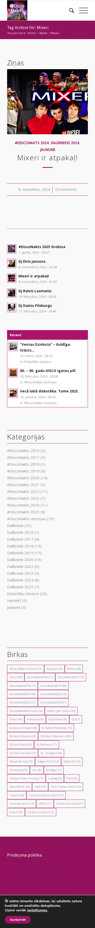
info (36, 770)
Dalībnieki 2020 (20, 559)
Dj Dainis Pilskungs (35, 305)
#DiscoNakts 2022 (23, 491)
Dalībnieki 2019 (20, 552)
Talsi (40, 786)
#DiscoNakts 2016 (23, 450)
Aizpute (54, 669)
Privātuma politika (24, 855)
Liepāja (55, 778)
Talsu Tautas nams (66, 786)
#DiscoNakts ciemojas (40, 382)
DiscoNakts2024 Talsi (25, 711)
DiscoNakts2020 (22, 694)
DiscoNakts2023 (22, 702)
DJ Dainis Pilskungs (57, 728)
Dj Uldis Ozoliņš (22, 753)
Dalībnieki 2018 (20, 545)
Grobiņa (18, 770)
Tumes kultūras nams (46, 795)
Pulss (71, 778)
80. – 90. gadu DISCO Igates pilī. (48, 370)
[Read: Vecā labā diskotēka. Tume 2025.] (13, 393)
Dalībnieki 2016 (20, 532)
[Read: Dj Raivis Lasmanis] (11, 293)
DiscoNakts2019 (53, 685)
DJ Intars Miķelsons (56, 736)
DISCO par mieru (61, 711)
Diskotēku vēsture (37, 362)
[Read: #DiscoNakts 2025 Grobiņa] (11, 248)
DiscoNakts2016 (40, 677)
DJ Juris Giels (20, 744)
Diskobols (35, 719)
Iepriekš (14, 600)
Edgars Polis (48, 761)
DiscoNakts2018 (22, 685)
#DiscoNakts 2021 (23, 484)
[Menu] (81, 10)
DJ (76, 719)
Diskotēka (57, 719)
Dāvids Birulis (21, 761)
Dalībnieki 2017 (20, 539)
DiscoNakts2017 (71, 677)
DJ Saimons (46, 744)
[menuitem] (69, 10)
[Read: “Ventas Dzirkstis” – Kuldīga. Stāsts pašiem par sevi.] (13, 346)
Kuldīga (53, 770)
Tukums (16, 795)
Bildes (74, 669)
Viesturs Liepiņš (40, 812)
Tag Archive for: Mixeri (28, 27)
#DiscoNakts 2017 (23, 457)
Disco (15, 677)
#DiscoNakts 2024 (32, 143)
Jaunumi (47, 150)
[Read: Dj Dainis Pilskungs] (11, 307)
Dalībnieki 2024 (65, 143)
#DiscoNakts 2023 (23, 498)
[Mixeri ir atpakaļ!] (47, 101)
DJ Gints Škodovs (22, 736)
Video (16, 812)
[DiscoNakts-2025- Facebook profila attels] (39, 10)
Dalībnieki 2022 (20, 566)
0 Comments (66, 189)
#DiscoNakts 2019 (23, 470)
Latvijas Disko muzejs (26, 778)
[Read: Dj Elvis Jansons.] (11, 263)
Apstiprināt (18, 920)
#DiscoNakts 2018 (23, 464)
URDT (45, 803)
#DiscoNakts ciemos (25, 669)
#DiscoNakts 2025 (23, 511)
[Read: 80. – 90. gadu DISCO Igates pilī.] (13, 372)
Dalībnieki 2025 (20, 586)
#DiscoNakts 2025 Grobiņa (41, 246)
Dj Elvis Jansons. (32, 261)
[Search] (69, 10)
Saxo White (19, 786)
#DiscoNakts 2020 (23, 477)
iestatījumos (37, 910)
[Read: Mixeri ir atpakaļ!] (11, 278)
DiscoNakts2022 (53, 694)
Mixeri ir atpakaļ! (47, 157)
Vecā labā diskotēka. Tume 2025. (49, 391)
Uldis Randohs (21, 803)
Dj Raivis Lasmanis (34, 290)
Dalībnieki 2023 (20, 573)
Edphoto (72, 761)
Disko (15, 719)
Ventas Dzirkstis (69, 803)
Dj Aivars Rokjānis (23, 728)
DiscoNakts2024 (53, 702)
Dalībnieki (15, 525)
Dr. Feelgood (51, 753)
